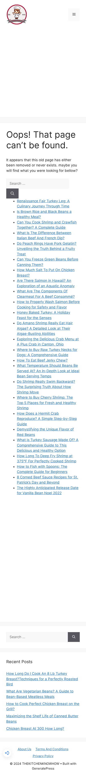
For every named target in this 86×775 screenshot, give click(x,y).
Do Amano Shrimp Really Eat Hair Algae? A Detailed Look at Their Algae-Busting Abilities (45, 328)
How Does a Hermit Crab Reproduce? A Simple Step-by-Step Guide (47, 418)
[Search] (12, 193)
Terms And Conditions (51, 749)
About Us (24, 749)
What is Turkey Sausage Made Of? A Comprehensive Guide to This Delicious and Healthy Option (47, 445)
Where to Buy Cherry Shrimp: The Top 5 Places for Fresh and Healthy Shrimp (46, 402)
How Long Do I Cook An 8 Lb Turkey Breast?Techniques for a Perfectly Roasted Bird (42, 678)
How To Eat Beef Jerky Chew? (42, 360)
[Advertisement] (43, 74)
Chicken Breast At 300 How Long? (35, 728)
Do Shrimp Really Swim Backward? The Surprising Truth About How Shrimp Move (46, 386)
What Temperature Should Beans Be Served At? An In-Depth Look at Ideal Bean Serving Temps (48, 370)
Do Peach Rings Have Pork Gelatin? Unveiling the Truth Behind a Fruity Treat (46, 248)
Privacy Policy (43, 756)
